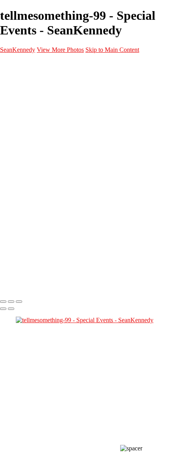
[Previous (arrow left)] (3, 309)
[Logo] (41, 285)
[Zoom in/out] (19, 301)
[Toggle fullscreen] (11, 301)
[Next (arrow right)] (11, 309)
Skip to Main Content (112, 49)
